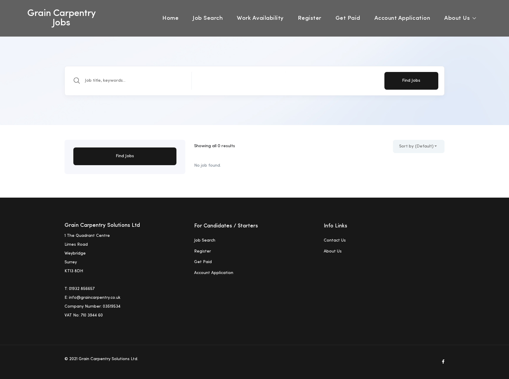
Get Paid (348, 18)
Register (309, 18)
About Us (458, 18)
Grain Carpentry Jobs (61, 18)
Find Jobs (411, 80)
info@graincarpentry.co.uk (94, 298)
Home (170, 18)
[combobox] (418, 146)
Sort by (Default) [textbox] (416, 146)
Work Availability (260, 18)
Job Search (208, 18)
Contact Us (335, 240)
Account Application (402, 18)
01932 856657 (82, 289)
